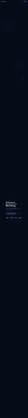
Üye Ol (25, 1)
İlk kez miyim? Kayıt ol (19, 213)
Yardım (22, 1)
